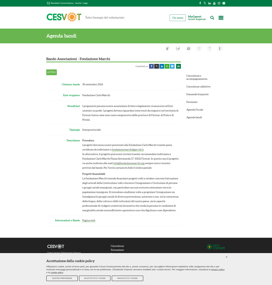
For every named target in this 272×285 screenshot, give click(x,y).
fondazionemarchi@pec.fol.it (128, 149)
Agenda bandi (61, 35)
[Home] (85, 18)
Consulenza (117, 245)
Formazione (117, 249)
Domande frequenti (197, 94)
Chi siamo (177, 17)
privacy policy (218, 269)
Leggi (85, 3)
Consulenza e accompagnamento (196, 77)
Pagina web (88, 220)
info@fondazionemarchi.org (128, 163)
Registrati (201, 19)
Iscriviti (78, 3)
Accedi (191, 19)
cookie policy (57, 272)
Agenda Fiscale (194, 109)
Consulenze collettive (198, 86)
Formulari (192, 101)
